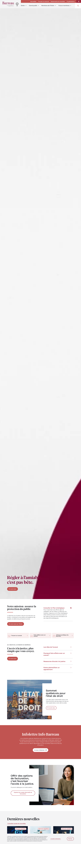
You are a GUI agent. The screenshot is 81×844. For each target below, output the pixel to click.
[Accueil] (10, 4)
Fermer (70, 838)
